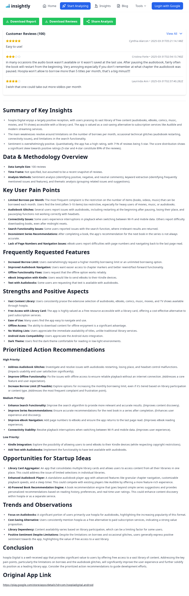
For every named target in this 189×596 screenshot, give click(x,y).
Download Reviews (63, 21)
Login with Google (167, 6)
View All (171, 34)
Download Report (23, 21)
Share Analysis (102, 21)
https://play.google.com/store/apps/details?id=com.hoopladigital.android (48, 585)
